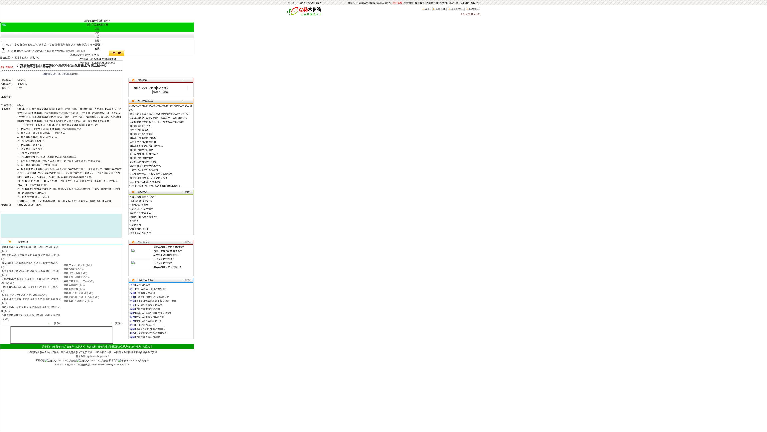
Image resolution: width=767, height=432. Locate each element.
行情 (30, 44)
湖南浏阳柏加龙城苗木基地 (150, 329)
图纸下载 (375, 2)
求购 (97, 32)
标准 (89, 44)
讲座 (52, 44)
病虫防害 (386, 2)
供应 (97, 28)
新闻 (35, 44)
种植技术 (352, 2)
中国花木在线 (19, 57)
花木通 (10, 50)
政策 (95, 44)
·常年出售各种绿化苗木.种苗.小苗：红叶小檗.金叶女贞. (30, 247)
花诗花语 (70, 50)
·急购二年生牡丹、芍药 (75, 281)
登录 (427, 9)
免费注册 (440, 9)
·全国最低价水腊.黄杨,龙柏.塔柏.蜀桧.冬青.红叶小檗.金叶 (31, 271)
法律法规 (29, 50)
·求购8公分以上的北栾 (75, 293)
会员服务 (419, 2)
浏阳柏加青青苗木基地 (148, 337)
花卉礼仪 (80, 50)
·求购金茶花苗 (71, 289)
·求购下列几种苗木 (73, 277)
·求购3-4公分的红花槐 (75, 301)
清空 (4, 24)
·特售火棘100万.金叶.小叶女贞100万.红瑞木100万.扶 (28, 287)
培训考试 (60, 50)
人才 (73, 44)
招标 (79, 44)
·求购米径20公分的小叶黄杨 (78, 297)
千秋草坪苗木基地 (145, 293)
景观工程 (364, 2)
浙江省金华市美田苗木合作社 (151, 289)
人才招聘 (464, 2)
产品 (97, 36)
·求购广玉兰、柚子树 (74, 265)
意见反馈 (465, 14)
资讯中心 (35, 57)
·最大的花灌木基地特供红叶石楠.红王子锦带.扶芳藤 (28, 263)
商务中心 (453, 2)
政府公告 (19, 50)
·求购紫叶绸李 (71, 285)
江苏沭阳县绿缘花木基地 (149, 305)
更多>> (58, 323)
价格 (97, 40)
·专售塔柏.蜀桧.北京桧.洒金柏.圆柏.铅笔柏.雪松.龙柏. (29, 255)
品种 (46, 44)
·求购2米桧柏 (70, 269)
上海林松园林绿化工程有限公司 (152, 297)
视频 (62, 44)
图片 (100, 44)
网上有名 (431, 2)
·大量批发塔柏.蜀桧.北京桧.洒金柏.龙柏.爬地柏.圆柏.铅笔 (31, 299)
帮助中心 (475, 2)
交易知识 (39, 50)
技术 (41, 44)
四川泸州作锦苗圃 (145, 325)
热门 (8, 44)
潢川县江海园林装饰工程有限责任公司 (156, 301)
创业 (19, 44)
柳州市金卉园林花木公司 (149, 321)
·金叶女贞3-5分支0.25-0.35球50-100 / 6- (21, 295)
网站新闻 (442, 2)
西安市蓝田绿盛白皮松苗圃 (150, 317)
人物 (14, 44)
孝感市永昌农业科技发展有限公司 (154, 313)
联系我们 (475, 14)
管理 (57, 44)
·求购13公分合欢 (72, 273)
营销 (68, 44)
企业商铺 (456, 9)
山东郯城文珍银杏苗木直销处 (151, 333)
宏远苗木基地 (143, 285)
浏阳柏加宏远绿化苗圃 (148, 309)
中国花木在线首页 (296, 2)
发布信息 (474, 9)
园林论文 (408, 2)
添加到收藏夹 (314, 2)
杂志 (25, 44)
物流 (84, 44)
